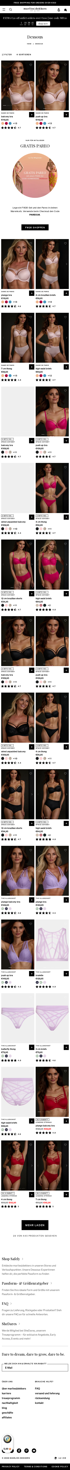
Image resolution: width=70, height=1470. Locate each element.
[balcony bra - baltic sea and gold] (10, 123)
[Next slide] (32, 85)
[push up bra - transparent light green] (2, 982)
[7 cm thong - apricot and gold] (2, 375)
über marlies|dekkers (14, 1388)
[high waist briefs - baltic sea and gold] (44, 375)
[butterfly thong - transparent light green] (2, 1056)
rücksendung (42, 1398)
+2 (49, 605)
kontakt (39, 1403)
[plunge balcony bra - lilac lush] (10, 908)
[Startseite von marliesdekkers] (35, 9)
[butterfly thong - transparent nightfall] (6, 1056)
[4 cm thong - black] (37, 528)
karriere (6, 1393)
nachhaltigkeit (10, 1403)
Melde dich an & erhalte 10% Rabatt (25, 1363)
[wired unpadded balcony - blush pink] (6, 528)
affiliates (7, 1417)
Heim (29, 44)
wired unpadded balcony (13, 522)
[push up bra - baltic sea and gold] (44, 123)
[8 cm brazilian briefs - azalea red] (40, 302)
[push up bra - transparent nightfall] (6, 982)
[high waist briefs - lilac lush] (10, 1129)
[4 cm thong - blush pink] (40, 528)
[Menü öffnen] (4, 9)
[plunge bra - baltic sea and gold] (10, 302)
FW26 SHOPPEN (35, 227)
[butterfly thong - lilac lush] (10, 1056)
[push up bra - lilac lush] (10, 982)
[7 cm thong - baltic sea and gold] (10, 375)
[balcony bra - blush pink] (6, 452)
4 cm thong (41, 522)
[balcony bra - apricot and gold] (2, 123)
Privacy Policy (11, 1466)
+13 (15, 123)
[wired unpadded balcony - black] (2, 528)
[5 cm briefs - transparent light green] (37, 1056)
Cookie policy (60, 1466)
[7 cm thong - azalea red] (6, 375)
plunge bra (6, 295)
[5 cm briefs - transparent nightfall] (40, 1056)
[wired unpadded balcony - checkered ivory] (10, 528)
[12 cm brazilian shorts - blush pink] (6, 605)
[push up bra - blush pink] (40, 452)
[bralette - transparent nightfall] (37, 982)
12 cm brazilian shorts (11, 598)
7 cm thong (6, 369)
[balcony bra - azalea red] (6, 123)
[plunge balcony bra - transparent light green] (2, 908)
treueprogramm (11, 1398)
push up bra (41, 116)
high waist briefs (43, 369)
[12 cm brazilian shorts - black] (2, 605)
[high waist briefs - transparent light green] (2, 1129)
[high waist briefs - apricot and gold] (37, 375)
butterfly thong (8, 1049)
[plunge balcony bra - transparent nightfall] (6, 908)
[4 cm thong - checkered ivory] (44, 528)
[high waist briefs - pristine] (37, 605)
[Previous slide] (3, 85)
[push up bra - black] (37, 452)
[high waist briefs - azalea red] (40, 375)
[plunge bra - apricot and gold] (2, 302)
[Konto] (58, 10)
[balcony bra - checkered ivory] (10, 452)
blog (4, 1407)
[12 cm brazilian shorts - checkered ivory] (10, 605)
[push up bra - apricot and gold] (37, 123)
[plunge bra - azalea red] (6, 302)
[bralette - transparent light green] (40, 982)
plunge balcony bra (10, 902)
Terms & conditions (35, 1466)
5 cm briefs (41, 1049)
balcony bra (7, 116)
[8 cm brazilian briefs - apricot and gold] (37, 302)
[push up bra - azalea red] (40, 123)
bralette (39, 975)
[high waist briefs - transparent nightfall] (6, 1129)
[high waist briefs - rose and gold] (40, 605)
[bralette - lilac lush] (44, 982)
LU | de (62, 1458)
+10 (15, 529)
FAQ (37, 1388)
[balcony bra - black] (2, 452)
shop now (43, 23)
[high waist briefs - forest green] (44, 605)
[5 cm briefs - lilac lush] (44, 1056)
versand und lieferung (47, 1393)
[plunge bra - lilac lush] (44, 908)
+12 (50, 376)
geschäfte (7, 1412)
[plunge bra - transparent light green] (37, 908)
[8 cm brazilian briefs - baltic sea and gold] (44, 302)
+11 (15, 452)
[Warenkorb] (65, 10)
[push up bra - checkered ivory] (44, 452)
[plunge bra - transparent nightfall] (40, 908)
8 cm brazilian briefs (46, 295)
